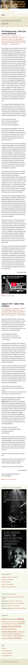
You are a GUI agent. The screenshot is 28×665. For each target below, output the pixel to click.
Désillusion (22, 311)
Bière (9, 621)
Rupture (21, 634)
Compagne (15, 39)
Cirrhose (14, 311)
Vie (7, 638)
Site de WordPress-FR (7, 655)
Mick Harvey (4, 42)
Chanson (23, 622)
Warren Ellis (23, 42)
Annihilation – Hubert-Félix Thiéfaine (10, 577)
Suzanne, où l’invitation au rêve (9, 587)
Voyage (13, 638)
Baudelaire (16, 310)
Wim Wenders (5, 44)
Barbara (3, 621)
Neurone (23, 313)
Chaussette (9, 311)
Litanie (10, 41)
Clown (18, 311)
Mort (19, 632)
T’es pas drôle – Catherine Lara (15, 601)
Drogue (16, 623)
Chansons (15, 36)
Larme (13, 631)
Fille (23, 624)
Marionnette (15, 41)
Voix (9, 638)
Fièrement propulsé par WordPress (10, 662)
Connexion (4, 648)
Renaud (18, 634)
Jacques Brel (6, 632)
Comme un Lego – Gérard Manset (18, 608)
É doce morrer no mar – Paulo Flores (16, 603)
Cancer (20, 310)
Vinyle (14, 315)
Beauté (6, 621)
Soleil (12, 635)
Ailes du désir (15, 37)
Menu (3, 15)
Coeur (9, 623)
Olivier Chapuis (21, 315)
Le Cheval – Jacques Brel (7, 579)
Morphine (14, 313)
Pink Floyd (10, 634)
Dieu (14, 623)
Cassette (10, 39)
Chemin (3, 623)
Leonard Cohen (5, 41)
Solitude (15, 636)
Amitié (16, 619)
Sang (11, 315)
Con (12, 623)
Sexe (6, 635)
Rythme (3, 636)
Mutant (18, 313)
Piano (18, 42)
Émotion (18, 638)
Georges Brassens (8, 626)
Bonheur (14, 621)
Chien (6, 623)
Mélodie (23, 632)
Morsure (10, 42)
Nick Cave (14, 42)
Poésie (14, 634)
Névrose (4, 315)
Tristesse (4, 638)
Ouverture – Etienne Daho (7, 584)
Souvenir (20, 636)
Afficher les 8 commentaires (9, 479)
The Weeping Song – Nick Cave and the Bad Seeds (14, 32)
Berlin (23, 37)
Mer (17, 631)
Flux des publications (6, 650)
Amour (21, 618)
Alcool (3, 310)
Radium (7, 315)
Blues (12, 621)
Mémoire (3, 634)
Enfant (20, 624)
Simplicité (9, 635)
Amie (20, 37)
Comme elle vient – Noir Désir (12, 606)
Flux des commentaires (7, 653)
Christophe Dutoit (15, 44)
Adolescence (6, 619)
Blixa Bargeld (5, 39)
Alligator (7, 310)
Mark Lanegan (22, 41)
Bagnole (11, 310)
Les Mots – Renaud (6, 582)
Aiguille (10, 37)
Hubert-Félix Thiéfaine (7, 313)
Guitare (18, 626)
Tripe (24, 635)
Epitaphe (21, 39)
